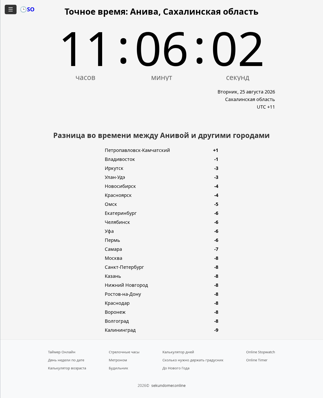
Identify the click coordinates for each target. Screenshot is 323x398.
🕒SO (27, 9)
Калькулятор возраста (67, 368)
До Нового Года (175, 368)
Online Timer (256, 360)
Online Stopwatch (260, 351)
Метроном (118, 360)
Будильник (118, 368)
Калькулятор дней (178, 351)
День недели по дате (66, 360)
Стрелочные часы (124, 351)
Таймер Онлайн (61, 351)
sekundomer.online (168, 385)
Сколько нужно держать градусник (192, 360)
